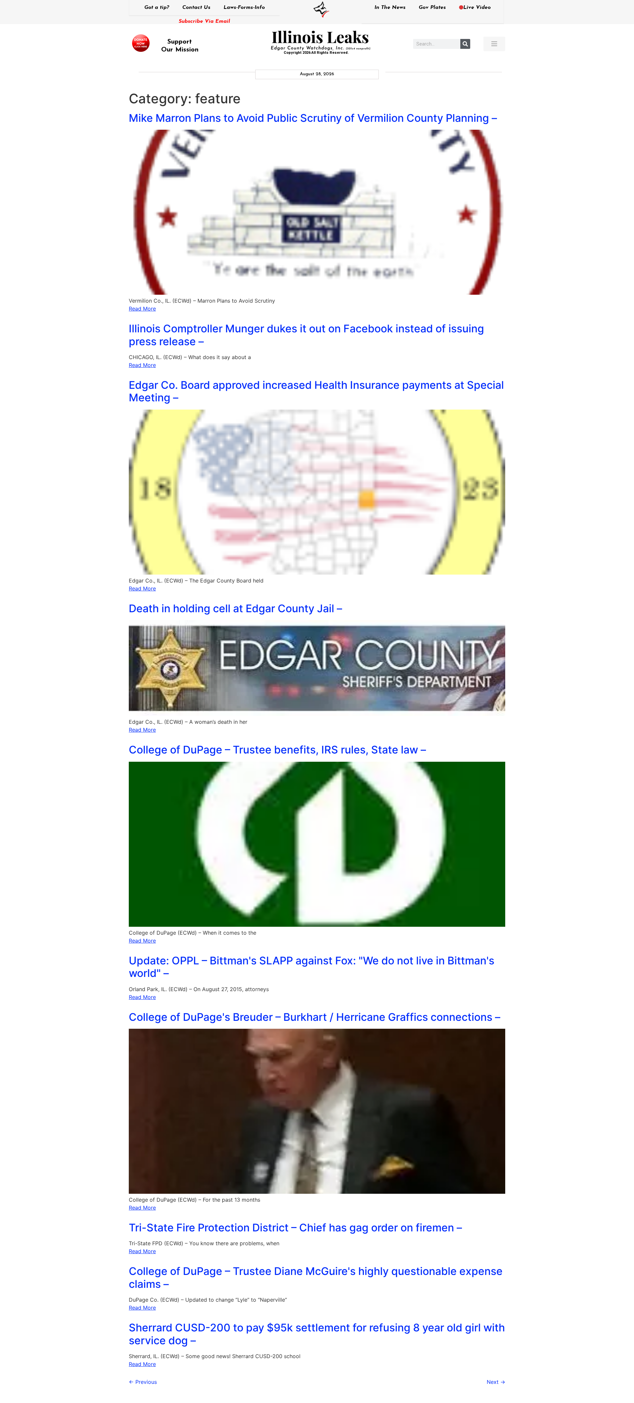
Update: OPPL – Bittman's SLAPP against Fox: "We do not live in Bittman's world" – (311, 967)
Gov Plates (432, 7)
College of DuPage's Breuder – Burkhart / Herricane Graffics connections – (314, 1017)
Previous (143, 1382)
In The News (389, 7)
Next (496, 1382)
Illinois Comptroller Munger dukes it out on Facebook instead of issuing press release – (306, 335)
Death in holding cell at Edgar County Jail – (235, 608)
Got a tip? (156, 7)
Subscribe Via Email (204, 21)
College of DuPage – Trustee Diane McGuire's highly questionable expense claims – (316, 1277)
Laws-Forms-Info (244, 7)
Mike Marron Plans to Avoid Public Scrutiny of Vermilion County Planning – (313, 118)
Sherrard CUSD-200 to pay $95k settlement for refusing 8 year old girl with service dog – (317, 1334)
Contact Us (196, 7)
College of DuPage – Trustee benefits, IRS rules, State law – (277, 749)
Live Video (477, 7)
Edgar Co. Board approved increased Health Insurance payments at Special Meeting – (316, 391)
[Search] (465, 44)
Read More (142, 308)
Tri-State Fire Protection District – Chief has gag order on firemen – (295, 1227)
